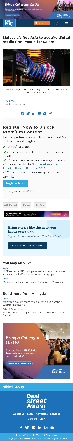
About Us (18, 414)
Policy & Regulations (12, 309)
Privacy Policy (23, 435)
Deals (5, 268)
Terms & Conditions (46, 435)
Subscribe (41, 23)
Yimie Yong (11, 101)
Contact (55, 414)
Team (30, 414)
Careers (32, 419)
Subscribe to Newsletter (27, 245)
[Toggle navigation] (66, 23)
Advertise (42, 414)
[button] (56, 23)
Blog (42, 419)
